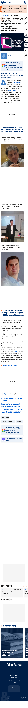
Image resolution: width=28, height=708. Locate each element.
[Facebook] (26, 29)
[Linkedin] (26, 40)
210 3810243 (13, 690)
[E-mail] (26, 55)
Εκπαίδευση (4, 15)
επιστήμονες (12, 90)
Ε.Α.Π (15, 351)
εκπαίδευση (9, 625)
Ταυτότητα (14, 682)
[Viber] (26, 45)
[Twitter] (26, 34)
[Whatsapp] (26, 50)
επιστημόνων (18, 82)
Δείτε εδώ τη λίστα (10, 366)
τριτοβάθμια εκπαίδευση (8, 421)
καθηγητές (19, 421)
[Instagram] (14, 670)
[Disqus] (14, 466)
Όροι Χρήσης (14, 675)
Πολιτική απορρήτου (14, 680)
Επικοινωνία (14, 677)
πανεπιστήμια (5, 417)
